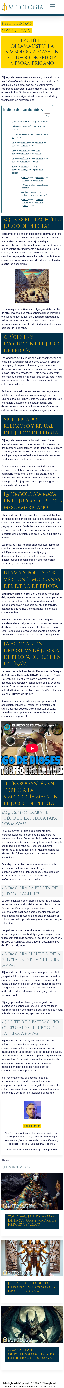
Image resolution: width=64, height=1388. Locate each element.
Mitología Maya (17, 24)
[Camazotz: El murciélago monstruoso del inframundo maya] (32, 1324)
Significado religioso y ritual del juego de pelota (30, 136)
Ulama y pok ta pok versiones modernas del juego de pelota (26, 152)
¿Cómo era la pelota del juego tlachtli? (35, 186)
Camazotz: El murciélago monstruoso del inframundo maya (33, 1354)
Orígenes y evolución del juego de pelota (28, 128)
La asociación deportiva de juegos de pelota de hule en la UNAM (30, 160)
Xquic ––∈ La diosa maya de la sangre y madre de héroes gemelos (32, 1220)
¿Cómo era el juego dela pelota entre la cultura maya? (34, 193)
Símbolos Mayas (16, 30)
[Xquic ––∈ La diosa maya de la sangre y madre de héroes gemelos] (32, 1191)
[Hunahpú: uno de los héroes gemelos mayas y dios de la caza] (32, 1258)
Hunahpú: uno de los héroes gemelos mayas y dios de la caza (32, 1287)
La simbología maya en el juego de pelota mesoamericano (29, 144)
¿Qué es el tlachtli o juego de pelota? (30, 122)
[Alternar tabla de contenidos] (45, 116)
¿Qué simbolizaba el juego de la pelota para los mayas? (35, 179)
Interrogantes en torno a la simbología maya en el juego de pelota (27, 169)
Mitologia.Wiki (11, 1383)
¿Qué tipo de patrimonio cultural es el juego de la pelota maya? (32, 203)
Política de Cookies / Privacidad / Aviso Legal (30, 1386)
